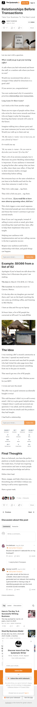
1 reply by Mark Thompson (17, 562)
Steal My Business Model (12, 631)
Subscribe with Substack (19, 678)
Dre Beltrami (10, 545)
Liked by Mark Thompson (15, 548)
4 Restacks (26, 498)
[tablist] (10, 526)
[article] (18, 618)
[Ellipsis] (34, 545)
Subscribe (25, 3)
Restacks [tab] (15, 526)
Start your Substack (13, 697)
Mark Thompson (12, 21)
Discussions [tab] (17, 605)
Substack (8, 703)
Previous (8, 512)
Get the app (28, 697)
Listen (32, 22)
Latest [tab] (9, 605)
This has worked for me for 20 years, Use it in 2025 (12, 620)
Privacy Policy (25, 687)
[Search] (33, 606)
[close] (31, 641)
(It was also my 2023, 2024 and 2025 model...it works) (13, 635)
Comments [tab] (6, 526)
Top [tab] (4, 605)
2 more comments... (8, 595)
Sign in (32, 3)
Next (30, 512)
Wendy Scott (10, 569)
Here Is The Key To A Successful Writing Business (10, 613)
